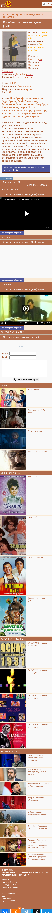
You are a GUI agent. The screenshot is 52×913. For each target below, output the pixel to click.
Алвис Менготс (9, 70)
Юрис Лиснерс (24, 110)
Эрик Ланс (33, 64)
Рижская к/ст (24, 86)
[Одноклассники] (16, 911)
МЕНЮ (3, 6)
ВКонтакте (6, 898)
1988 (25, 14)
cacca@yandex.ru (9, 884)
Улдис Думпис (9, 101)
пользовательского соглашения (15, 875)
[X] (36, 911)
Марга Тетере (21, 113)
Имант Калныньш (24, 74)
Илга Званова (9, 110)
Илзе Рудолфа (17, 98)
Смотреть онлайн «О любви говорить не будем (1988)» (24, 169)
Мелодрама (16, 14)
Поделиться (7, 178)
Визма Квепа (8, 104)
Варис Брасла (35, 59)
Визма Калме (35, 113)
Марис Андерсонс (34, 98)
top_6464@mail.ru (9, 882)
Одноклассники (8, 900)
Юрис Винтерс (39, 110)
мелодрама (26, 89)
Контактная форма (10, 887)
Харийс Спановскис (27, 101)
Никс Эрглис (32, 116)
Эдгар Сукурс (42, 104)
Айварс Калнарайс (25, 104)
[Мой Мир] (47, 911)
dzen (4, 896)
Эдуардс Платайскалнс (13, 116)
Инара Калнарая (10, 107)
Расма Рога (8, 113)
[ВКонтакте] (5, 911)
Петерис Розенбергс (23, 77)
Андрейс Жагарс (27, 107)
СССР (5, 14)
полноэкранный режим (12, 232)
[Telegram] (26, 911)
